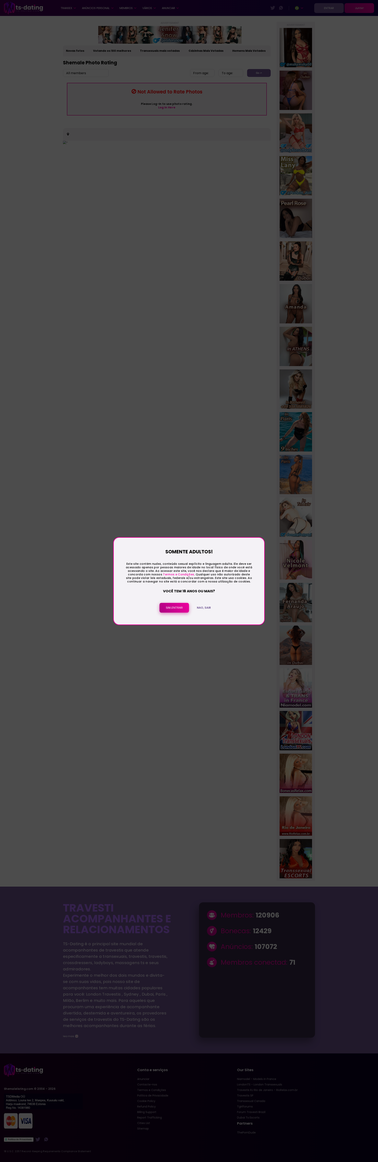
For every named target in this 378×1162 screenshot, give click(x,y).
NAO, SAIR (204, 608)
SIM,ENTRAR (174, 607)
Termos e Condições (178, 575)
